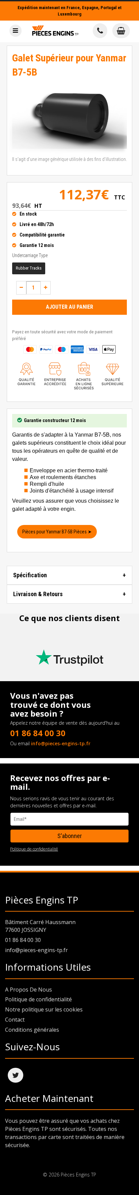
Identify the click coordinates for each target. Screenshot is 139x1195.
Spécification (30, 575)
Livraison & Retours (38, 594)
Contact (15, 1019)
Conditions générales (32, 1029)
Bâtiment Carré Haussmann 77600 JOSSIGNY (40, 926)
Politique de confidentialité (34, 849)
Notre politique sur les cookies (44, 1009)
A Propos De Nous (28, 989)
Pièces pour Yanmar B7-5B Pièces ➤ (57, 531)
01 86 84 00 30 (37, 733)
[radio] (28, 268)
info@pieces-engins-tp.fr (60, 743)
